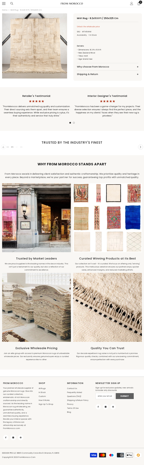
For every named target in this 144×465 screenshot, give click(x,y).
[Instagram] (13, 437)
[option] (35, 46)
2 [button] (74, 123)
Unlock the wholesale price (88, 27)
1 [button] (70, 123)
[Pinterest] (20, 437)
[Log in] (131, 3)
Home (4, 10)
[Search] (12, 3)
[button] (140, 147)
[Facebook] (5, 437)
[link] (3, 147)
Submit (124, 396)
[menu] (3, 3)
